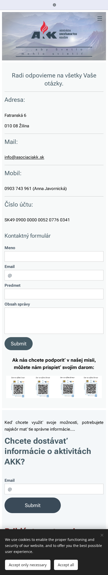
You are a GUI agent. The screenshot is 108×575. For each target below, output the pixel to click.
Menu (100, 18)
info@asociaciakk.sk (24, 157)
